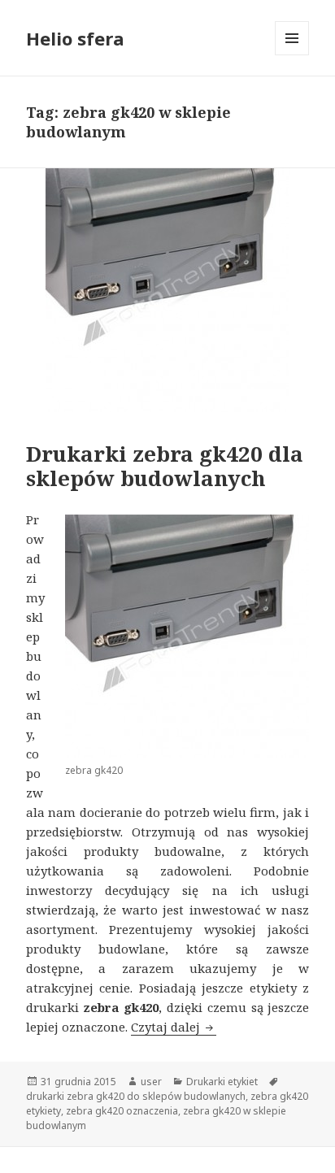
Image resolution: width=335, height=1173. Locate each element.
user (151, 1081)
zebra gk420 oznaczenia (122, 1111)
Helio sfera (75, 38)
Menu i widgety (292, 54)
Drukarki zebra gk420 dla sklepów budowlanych (164, 466)
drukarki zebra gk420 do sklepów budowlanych (136, 1096)
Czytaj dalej (173, 1027)
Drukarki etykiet (222, 1081)
